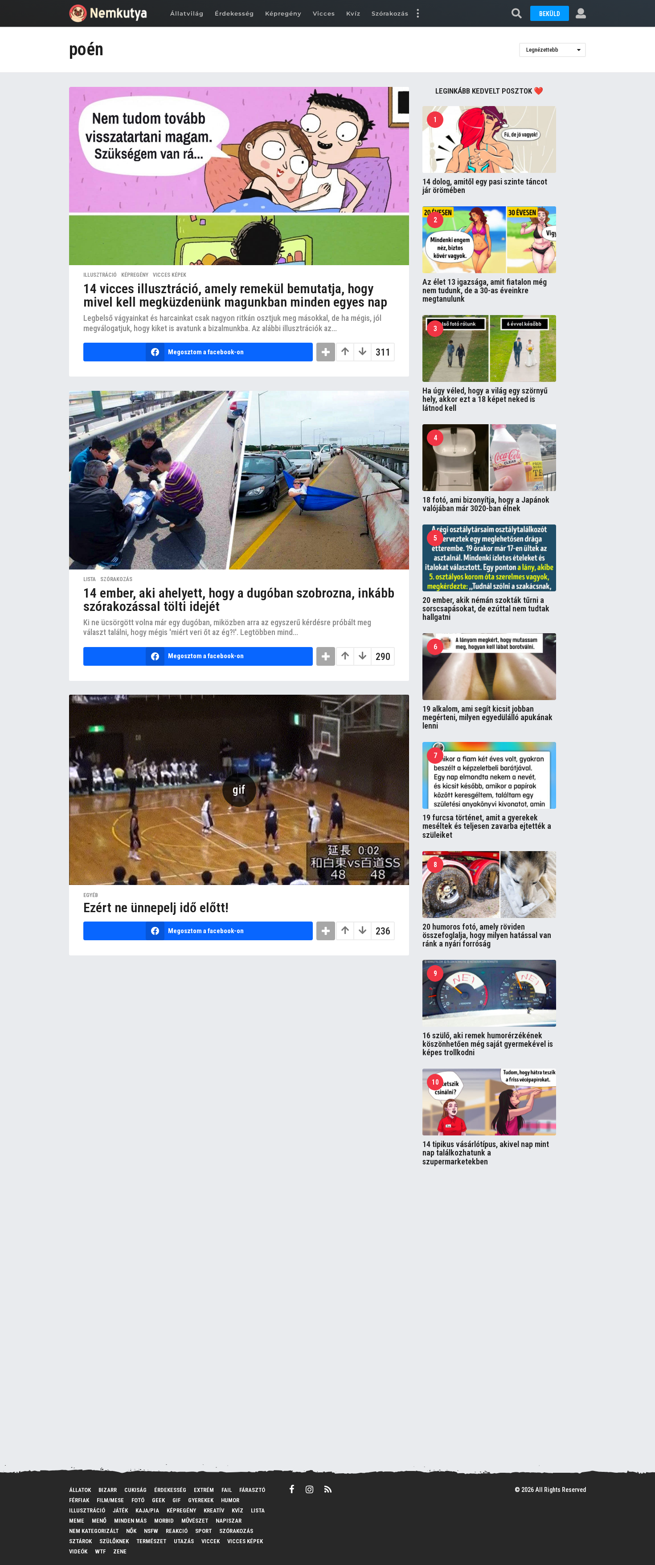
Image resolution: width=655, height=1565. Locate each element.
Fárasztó (252, 1490)
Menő (99, 1520)
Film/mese (110, 1500)
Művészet (194, 1520)
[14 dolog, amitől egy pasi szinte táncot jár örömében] (489, 139)
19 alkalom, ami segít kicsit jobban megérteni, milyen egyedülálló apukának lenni (487, 717)
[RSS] (328, 1489)
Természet (151, 1541)
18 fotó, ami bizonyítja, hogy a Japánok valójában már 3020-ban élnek (485, 504)
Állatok (80, 1490)
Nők (131, 1531)
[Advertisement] (489, 1317)
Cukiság (135, 1490)
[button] (417, 13)
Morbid (164, 1520)
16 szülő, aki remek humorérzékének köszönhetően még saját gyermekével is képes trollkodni (487, 1044)
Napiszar (229, 1520)
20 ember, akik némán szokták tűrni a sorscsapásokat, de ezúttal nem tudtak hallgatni (485, 608)
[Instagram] (309, 1489)
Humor (230, 1500)
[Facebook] (292, 1489)
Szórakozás (390, 13)
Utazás (184, 1541)
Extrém (204, 1490)
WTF (100, 1551)
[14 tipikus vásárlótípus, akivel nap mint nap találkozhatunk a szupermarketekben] (489, 1102)
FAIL (226, 1490)
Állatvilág (187, 13)
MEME (76, 1520)
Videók (78, 1551)
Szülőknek (114, 1541)
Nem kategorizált (94, 1531)
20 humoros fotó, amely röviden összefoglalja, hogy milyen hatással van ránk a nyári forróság (486, 935)
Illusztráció (100, 275)
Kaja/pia (147, 1510)
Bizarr (107, 1490)
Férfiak (79, 1500)
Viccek (210, 1541)
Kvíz (353, 13)
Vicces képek (169, 275)
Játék (120, 1510)
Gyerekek (200, 1500)
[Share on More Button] (325, 352)
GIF (176, 1500)
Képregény (283, 13)
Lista (89, 579)
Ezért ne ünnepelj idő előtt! (156, 907)
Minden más (130, 1520)
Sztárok (80, 1541)
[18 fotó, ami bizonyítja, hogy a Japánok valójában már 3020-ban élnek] (489, 457)
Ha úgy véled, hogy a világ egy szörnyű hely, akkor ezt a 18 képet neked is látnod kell (485, 399)
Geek (158, 1500)
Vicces (324, 13)
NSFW (151, 1531)
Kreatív (214, 1510)
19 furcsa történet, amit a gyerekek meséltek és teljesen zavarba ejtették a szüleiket (486, 826)
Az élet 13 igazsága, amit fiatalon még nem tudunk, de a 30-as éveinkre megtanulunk (484, 290)
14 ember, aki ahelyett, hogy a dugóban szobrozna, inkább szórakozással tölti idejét (238, 599)
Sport (203, 1531)
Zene (120, 1551)
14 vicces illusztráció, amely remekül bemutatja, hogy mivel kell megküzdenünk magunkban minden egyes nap (235, 295)
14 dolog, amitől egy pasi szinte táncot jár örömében (484, 186)
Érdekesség (234, 13)
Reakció (177, 1531)
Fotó (137, 1500)
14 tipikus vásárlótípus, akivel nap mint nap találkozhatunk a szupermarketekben (485, 1152)
